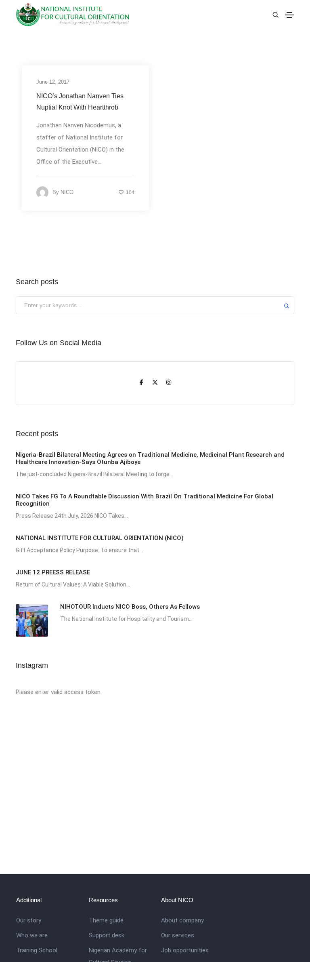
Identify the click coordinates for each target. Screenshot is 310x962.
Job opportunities (185, 950)
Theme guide (106, 920)
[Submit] (286, 307)
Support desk (106, 935)
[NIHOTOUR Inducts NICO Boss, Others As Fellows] (32, 620)
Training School (36, 950)
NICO (67, 192)
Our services (177, 935)
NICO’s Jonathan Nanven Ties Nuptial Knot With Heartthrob (80, 102)
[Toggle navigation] (289, 15)
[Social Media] (141, 383)
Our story (28, 920)
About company (182, 920)
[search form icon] (274, 15)
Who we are (32, 935)
